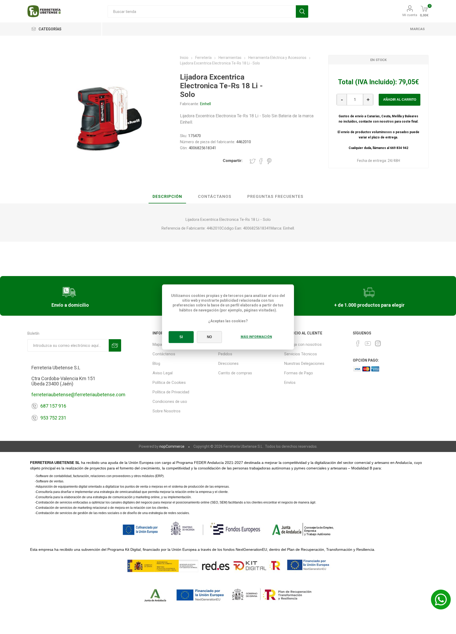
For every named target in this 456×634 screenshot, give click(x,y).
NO (209, 337)
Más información (256, 337)
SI (181, 337)
